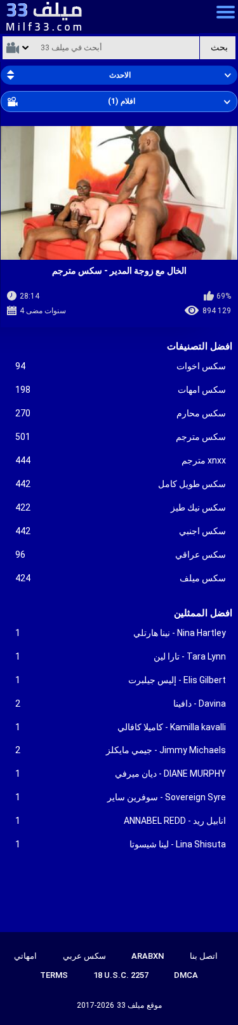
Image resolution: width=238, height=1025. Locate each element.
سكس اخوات (121, 366)
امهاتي (25, 956)
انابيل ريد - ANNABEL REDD (121, 821)
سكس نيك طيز (121, 507)
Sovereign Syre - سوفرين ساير (121, 797)
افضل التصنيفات (199, 346)
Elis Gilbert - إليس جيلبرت (121, 680)
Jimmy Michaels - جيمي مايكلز (121, 750)
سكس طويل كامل (121, 484)
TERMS (54, 975)
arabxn (147, 956)
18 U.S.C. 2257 (121, 975)
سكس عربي (84, 956)
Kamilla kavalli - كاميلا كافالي (121, 727)
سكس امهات (121, 390)
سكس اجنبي (121, 531)
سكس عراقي (121, 554)
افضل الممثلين (203, 613)
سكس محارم (121, 413)
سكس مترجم (121, 437)
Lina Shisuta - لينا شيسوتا (121, 844)
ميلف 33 (130, 1005)
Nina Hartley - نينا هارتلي (121, 633)
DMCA (186, 975)
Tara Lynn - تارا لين (121, 656)
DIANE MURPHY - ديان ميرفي (121, 773)
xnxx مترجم (121, 460)
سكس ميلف (121, 578)
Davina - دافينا (121, 703)
